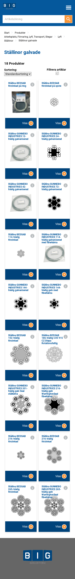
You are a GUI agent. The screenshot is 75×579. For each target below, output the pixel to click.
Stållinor (8, 40)
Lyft (60, 36)
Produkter (20, 32)
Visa (25, 123)
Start (6, 32)
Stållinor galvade (28, 40)
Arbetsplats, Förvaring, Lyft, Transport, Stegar (28, 36)
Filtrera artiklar (56, 69)
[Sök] (68, 19)
